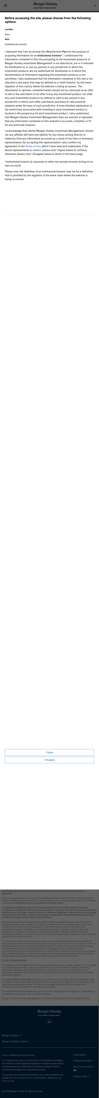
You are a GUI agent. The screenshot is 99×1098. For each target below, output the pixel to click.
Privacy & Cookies (82, 1060)
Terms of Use (32, 146)
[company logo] (45, 5)
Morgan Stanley (10, 1035)
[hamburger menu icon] (5, 5)
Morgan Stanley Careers (14, 1041)
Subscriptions (79, 1055)
